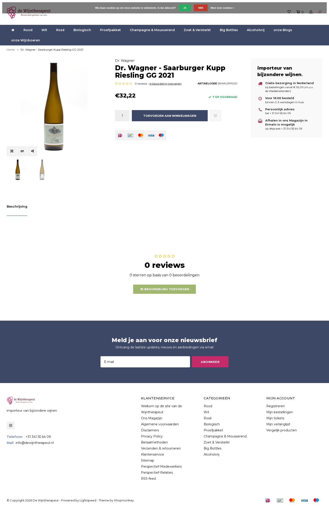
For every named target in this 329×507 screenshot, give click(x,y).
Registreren (275, 406)
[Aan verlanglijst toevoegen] (215, 115)
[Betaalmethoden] (120, 135)
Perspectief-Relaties (157, 473)
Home (11, 49)
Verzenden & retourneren (161, 448)
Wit (44, 30)
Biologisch (82, 30)
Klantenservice (152, 454)
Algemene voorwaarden (160, 424)
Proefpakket (110, 30)
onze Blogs (282, 30)
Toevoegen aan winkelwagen (169, 115)
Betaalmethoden (154, 442)
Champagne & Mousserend (152, 30)
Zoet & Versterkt (197, 30)
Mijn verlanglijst (278, 424)
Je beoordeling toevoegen (164, 289)
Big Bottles (229, 30)
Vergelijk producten (281, 430)
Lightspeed (88, 500)
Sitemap (147, 460)
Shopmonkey (124, 500)
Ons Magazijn (151, 418)
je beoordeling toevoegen (166, 83)
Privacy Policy (152, 436)
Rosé (60, 30)
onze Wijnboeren (25, 40)
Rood (28, 30)
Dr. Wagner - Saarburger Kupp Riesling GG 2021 (52, 49)
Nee (200, 7)
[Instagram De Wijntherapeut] (11, 425)
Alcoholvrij (256, 30)
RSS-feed (148, 479)
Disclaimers (150, 430)
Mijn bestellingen (279, 412)
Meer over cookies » (222, 7)
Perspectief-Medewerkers (161, 466)
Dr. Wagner (125, 60)
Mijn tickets (275, 418)
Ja (184, 7)
